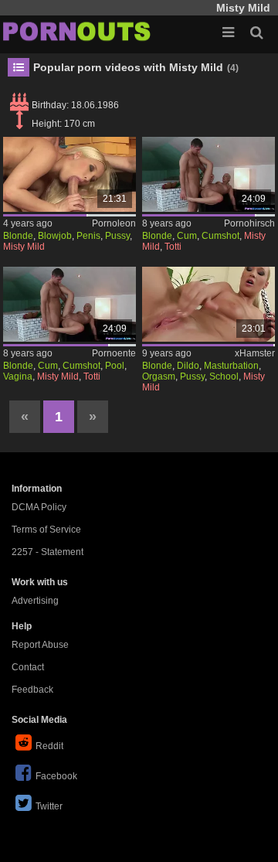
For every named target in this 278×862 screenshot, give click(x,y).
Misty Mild (24, 246)
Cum (187, 235)
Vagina (17, 376)
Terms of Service (46, 529)
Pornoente (114, 353)
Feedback (32, 689)
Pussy (117, 235)
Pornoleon (114, 223)
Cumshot (220, 235)
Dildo (188, 365)
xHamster (255, 353)
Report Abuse (40, 644)
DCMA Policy (39, 507)
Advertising (35, 600)
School (224, 376)
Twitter (49, 806)
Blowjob (55, 235)
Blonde (18, 235)
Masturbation (231, 365)
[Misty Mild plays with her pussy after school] (209, 304)
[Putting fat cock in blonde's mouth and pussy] (70, 174)
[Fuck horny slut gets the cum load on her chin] (209, 174)
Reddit (49, 746)
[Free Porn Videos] (77, 30)
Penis (88, 235)
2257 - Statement (47, 552)
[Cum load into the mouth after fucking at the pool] (70, 304)
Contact (28, 667)
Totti (172, 246)
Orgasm (158, 376)
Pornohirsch (249, 223)
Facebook (56, 776)
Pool (114, 365)
